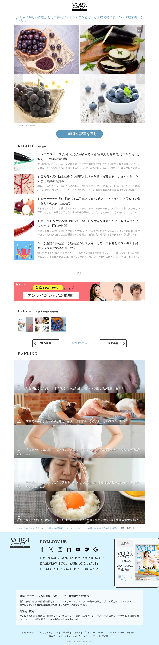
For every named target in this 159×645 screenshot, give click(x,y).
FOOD (63, 564)
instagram (59, 549)
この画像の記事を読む (79, 134)
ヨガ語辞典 (103, 636)
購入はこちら (123, 578)
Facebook (41, 549)
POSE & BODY (49, 558)
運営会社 (131, 632)
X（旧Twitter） (51, 549)
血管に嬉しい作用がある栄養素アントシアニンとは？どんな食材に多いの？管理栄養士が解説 (81, 18)
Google (95, 549)
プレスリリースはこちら (47, 632)
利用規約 (76, 632)
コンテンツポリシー (115, 632)
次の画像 (113, 343)
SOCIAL (100, 558)
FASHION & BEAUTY (84, 564)
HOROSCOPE (66, 569)
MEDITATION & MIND (77, 558)
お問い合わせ (28, 632)
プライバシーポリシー (93, 632)
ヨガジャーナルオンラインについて (64, 636)
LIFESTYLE (47, 569)
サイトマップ (89, 636)
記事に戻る (79, 343)
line (86, 549)
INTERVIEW (48, 564)
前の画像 (45, 343)
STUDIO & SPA (88, 569)
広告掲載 (65, 632)
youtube (77, 549)
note (68, 549)
